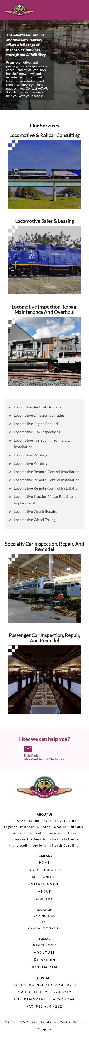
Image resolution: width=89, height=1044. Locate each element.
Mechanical (44, 877)
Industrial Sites (44, 869)
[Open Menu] (79, 10)
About (44, 891)
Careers (44, 898)
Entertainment (44, 884)
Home (44, 862)
